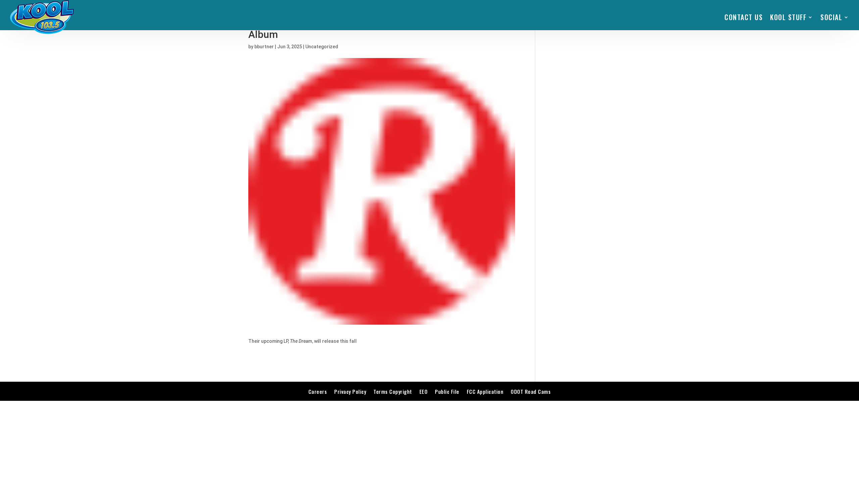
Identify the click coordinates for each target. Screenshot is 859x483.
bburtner (264, 46)
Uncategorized (321, 46)
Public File (447, 391)
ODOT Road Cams (531, 391)
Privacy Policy (350, 391)
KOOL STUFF (788, 17)
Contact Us (743, 17)
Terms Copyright (392, 391)
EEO (423, 391)
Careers (317, 391)
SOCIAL (831, 17)
